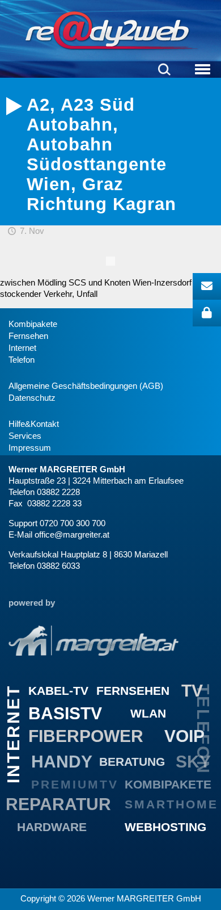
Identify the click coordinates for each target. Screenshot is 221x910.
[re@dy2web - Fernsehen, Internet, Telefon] (110, 30)
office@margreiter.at (72, 534)
